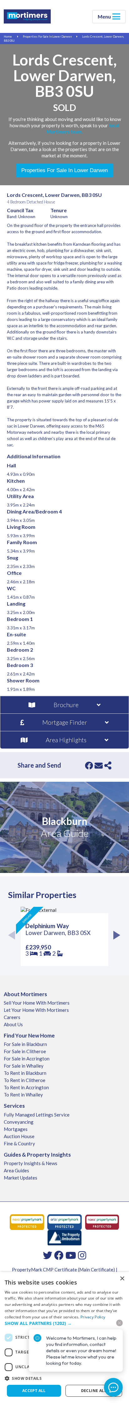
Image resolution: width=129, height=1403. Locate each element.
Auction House (19, 1136)
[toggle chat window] (113, 1387)
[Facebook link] (59, 1255)
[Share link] (107, 765)
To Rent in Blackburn (25, 1073)
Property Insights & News (30, 1163)
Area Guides (16, 1170)
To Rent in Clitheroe (24, 1080)
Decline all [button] (93, 1390)
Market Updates (20, 1177)
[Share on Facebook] (89, 765)
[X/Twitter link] (47, 1255)
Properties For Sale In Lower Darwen (47, 36)
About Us (13, 1024)
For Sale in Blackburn (25, 1044)
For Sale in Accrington (26, 1058)
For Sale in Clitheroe (25, 1051)
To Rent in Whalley (23, 1094)
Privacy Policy (92, 1317)
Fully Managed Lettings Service (37, 1114)
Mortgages (16, 1129)
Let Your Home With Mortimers (36, 1010)
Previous (13, 936)
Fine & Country (19, 1143)
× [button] (122, 1278)
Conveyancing (19, 1122)
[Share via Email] (99, 765)
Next (115, 936)
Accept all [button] (34, 1390)
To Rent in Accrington (26, 1087)
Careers (12, 1017)
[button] (64, 1378)
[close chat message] (119, 1323)
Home (8, 36)
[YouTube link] (70, 1255)
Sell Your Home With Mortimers (37, 1003)
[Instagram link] (82, 1255)
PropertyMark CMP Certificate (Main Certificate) (63, 1269)
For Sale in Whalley (24, 1066)
